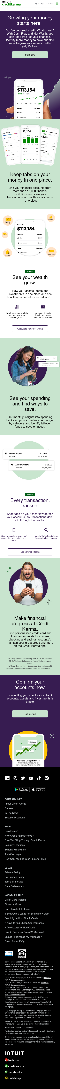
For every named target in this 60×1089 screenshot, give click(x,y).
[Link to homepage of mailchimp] (30, 1078)
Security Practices (15, 845)
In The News (11, 813)
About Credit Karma (15, 803)
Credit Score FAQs (15, 941)
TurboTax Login (13, 854)
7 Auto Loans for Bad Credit (20, 927)
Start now (30, 54)
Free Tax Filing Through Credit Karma (25, 840)
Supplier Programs (15, 817)
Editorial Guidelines (15, 849)
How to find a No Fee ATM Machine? (24, 932)
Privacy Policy (12, 872)
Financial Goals (13, 904)
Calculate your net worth (30, 328)
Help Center (11, 831)
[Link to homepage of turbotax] (30, 1059)
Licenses (47, 977)
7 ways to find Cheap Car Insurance (24, 923)
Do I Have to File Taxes (17, 909)
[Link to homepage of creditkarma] (30, 1066)
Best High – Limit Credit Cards (21, 918)
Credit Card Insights (16, 899)
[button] (57, 3)
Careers (9, 808)
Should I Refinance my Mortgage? (23, 936)
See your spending (30, 551)
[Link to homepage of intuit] (30, 1053)
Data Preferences (14, 886)
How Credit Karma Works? (19, 835)
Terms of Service (14, 881)
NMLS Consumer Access (15, 980)
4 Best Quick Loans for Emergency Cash (27, 913)
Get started (30, 714)
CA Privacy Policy (14, 877)
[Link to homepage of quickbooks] (30, 1072)
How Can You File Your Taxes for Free (25, 858)
